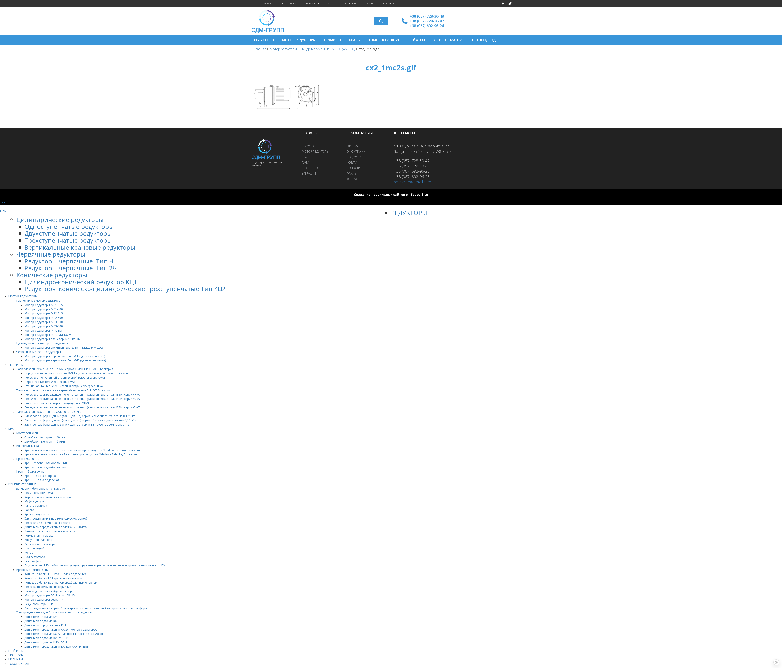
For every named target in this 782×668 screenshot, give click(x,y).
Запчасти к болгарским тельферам (40, 488)
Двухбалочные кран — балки (44, 441)
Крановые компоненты (32, 570)
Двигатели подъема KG (40, 621)
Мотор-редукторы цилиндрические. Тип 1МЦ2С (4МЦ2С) (312, 49)
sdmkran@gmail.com (412, 181)
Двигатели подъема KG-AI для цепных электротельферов (64, 634)
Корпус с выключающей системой (47, 497)
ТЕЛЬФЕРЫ (332, 40)
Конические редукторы (51, 275)
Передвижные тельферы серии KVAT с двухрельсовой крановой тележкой (76, 373)
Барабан (30, 510)
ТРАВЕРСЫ (437, 40)
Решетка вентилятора (39, 544)
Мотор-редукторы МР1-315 (43, 305)
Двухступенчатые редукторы (68, 233)
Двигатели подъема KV (40, 617)
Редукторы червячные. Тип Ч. (69, 261)
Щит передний (34, 548)
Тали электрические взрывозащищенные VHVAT (57, 403)
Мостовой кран (27, 433)
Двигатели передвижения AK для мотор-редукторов (60, 629)
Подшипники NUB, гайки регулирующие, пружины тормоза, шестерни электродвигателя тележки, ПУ (94, 565)
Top (2, 203)
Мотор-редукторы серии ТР (43, 599)
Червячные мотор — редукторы (38, 352)
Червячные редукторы (50, 254)
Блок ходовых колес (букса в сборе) (49, 591)
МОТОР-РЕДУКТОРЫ (299, 40)
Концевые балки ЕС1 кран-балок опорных (53, 578)
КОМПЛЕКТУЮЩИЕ (384, 40)
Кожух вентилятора (38, 540)
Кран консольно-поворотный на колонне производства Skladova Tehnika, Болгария (82, 450)
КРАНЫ (355, 40)
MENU (4, 211)
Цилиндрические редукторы (60, 219)
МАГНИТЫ (458, 40)
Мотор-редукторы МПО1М (43, 330)
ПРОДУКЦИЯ (311, 3)
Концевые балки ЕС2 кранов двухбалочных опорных (60, 582)
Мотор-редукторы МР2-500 (43, 318)
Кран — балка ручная (31, 471)
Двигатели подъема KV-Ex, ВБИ (46, 638)
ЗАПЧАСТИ (309, 173)
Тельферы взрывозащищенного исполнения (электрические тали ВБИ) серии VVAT (82, 407)
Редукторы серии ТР (38, 604)
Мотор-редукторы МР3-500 (43, 322)
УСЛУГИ (332, 3)
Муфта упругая (34, 501)
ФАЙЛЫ (369, 3)
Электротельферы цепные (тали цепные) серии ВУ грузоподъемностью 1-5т (77, 424)
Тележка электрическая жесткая (47, 523)
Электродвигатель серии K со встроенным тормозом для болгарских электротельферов (86, 608)
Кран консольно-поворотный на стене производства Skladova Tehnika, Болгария (80, 454)
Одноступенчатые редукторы (69, 226)
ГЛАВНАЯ (266, 3)
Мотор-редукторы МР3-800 (43, 326)
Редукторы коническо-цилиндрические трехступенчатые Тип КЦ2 (125, 289)
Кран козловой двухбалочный (45, 467)
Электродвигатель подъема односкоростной (56, 518)
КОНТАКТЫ (388, 3)
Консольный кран (28, 446)
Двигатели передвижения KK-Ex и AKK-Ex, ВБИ (56, 646)
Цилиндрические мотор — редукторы (42, 343)
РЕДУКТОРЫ (264, 40)
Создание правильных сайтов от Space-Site (391, 195)
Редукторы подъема (38, 493)
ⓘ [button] (776, 662)
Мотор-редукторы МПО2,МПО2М (47, 335)
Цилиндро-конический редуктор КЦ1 (80, 282)
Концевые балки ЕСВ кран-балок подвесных (55, 574)
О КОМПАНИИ (287, 3)
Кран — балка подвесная (41, 480)
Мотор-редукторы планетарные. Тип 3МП (53, 339)
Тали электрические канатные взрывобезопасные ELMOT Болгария (63, 390)
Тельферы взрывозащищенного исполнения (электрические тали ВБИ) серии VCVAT (83, 399)
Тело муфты (33, 561)
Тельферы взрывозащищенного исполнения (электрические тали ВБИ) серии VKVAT (83, 394)
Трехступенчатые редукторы (68, 240)
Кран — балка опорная (40, 476)
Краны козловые (27, 459)
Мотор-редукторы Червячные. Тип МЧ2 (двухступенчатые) (65, 360)
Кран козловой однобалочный (45, 463)
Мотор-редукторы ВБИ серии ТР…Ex (49, 595)
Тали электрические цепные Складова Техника (48, 412)
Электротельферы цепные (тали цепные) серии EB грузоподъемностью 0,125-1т (80, 420)
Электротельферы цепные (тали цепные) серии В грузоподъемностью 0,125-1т (79, 416)
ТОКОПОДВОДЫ (313, 168)
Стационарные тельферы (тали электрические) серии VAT (64, 386)
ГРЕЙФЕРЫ (416, 40)
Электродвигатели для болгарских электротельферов (54, 612)
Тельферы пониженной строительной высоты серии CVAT (64, 377)
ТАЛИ (305, 162)
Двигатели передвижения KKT (45, 625)
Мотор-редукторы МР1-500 (43, 309)
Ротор (28, 552)
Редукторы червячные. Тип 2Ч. (71, 268)
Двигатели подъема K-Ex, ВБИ (45, 642)
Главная (260, 49)
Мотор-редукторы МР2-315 (43, 313)
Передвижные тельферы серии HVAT (50, 382)
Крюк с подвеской (36, 514)
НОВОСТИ (351, 3)
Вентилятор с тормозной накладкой (49, 531)
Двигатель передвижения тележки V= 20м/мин (56, 527)
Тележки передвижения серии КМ (47, 587)
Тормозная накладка (38, 535)
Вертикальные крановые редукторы (79, 247)
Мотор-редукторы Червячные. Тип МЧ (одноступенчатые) (64, 356)
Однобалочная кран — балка (44, 437)
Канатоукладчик (35, 506)
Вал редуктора (34, 557)
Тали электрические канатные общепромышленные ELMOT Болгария (64, 369)
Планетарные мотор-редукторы (38, 300)
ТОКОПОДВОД (483, 40)
